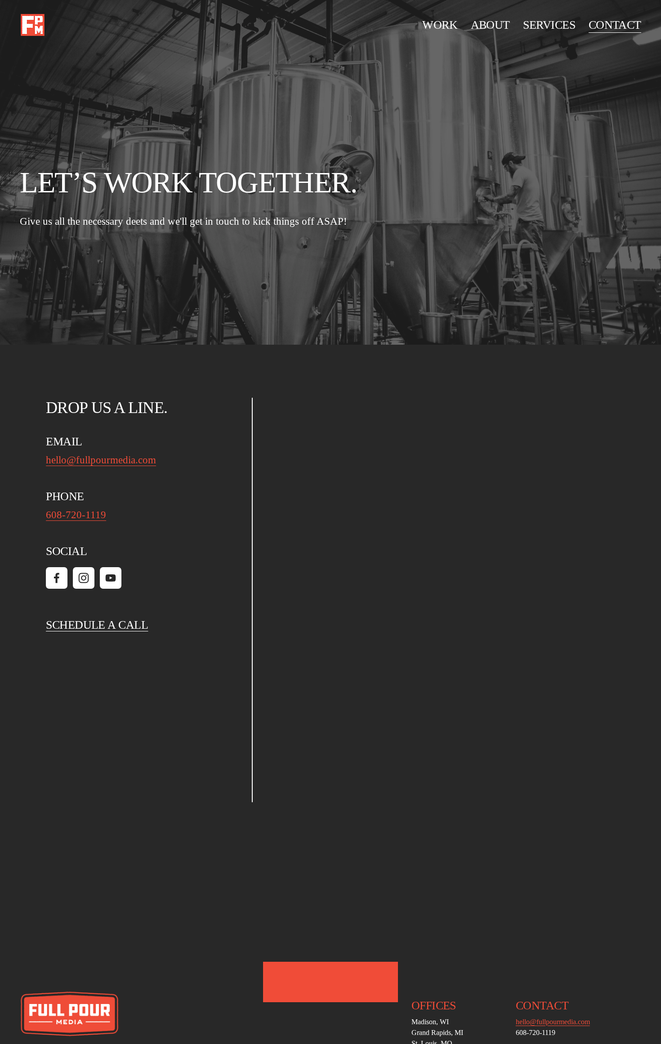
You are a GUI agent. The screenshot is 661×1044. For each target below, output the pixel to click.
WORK (439, 24)
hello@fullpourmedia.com (101, 460)
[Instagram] (83, 578)
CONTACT (615, 24)
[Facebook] (56, 578)
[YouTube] (110, 578)
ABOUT (490, 24)
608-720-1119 (76, 514)
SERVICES (549, 24)
